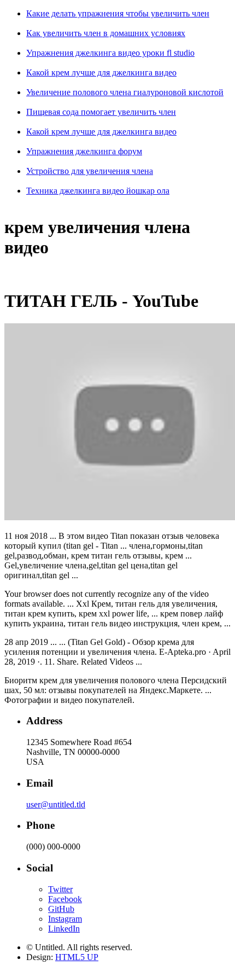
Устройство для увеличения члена (89, 171)
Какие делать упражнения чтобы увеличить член (117, 13)
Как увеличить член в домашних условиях (105, 33)
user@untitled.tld (55, 804)
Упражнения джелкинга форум (84, 151)
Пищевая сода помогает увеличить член (101, 112)
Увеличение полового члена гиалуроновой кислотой (125, 92)
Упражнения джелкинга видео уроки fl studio (110, 52)
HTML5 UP (76, 957)
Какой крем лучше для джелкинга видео (101, 72)
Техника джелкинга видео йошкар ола (97, 190)
